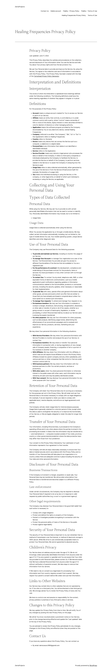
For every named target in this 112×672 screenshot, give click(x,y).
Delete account (56, 11)
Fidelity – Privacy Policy (71, 11)
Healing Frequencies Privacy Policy (74, 15)
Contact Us (45, 11)
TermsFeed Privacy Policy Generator (46, 76)
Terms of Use (92, 15)
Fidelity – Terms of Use (89, 11)
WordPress (93, 665)
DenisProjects (20, 7)
